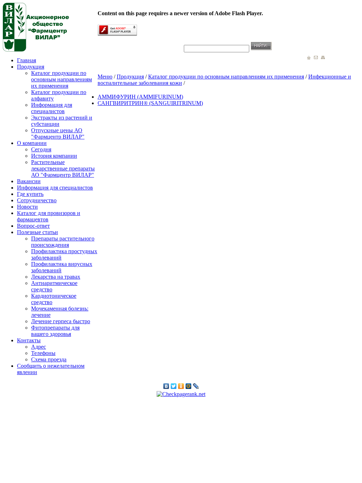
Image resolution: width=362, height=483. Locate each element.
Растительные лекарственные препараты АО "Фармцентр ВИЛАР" (63, 168)
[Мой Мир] (188, 386)
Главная (26, 60)
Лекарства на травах (55, 277)
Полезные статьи (37, 232)
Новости (27, 207)
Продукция (30, 67)
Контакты (29, 340)
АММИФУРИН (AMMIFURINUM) (140, 97)
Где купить (30, 194)
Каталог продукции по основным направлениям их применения (61, 79)
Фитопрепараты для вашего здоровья (55, 331)
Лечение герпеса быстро (60, 321)
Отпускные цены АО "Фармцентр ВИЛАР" (57, 133)
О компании (32, 143)
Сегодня (41, 149)
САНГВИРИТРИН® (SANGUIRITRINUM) (150, 103)
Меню (105, 77)
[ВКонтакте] (166, 386)
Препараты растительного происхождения (62, 241)
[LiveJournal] (196, 386)
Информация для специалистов (51, 108)
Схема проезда (48, 359)
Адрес (38, 347)
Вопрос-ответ (33, 226)
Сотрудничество (37, 200)
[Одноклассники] (181, 386)
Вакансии (29, 181)
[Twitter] (173, 386)
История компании (54, 156)
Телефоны (43, 353)
